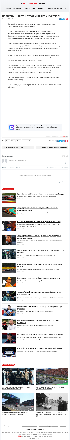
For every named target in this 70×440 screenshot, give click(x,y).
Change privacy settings (35, 438)
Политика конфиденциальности (48, 426)
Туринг (7, 141)
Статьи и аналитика (8, 364)
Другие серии (17, 8)
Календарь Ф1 (42, 8)
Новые (4, 168)
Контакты (63, 426)
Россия (26, 8)
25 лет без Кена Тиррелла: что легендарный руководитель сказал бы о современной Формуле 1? (51, 414)
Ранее (18, 168)
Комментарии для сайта (59, 182)
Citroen (13, 141)
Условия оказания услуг (29, 426)
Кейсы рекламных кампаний (35, 429)
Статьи (34, 8)
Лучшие (11, 168)
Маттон (19, 141)
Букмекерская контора (55, 8)
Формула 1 (8, 8)
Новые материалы (8, 189)
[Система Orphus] (65, 136)
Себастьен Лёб (27, 141)
